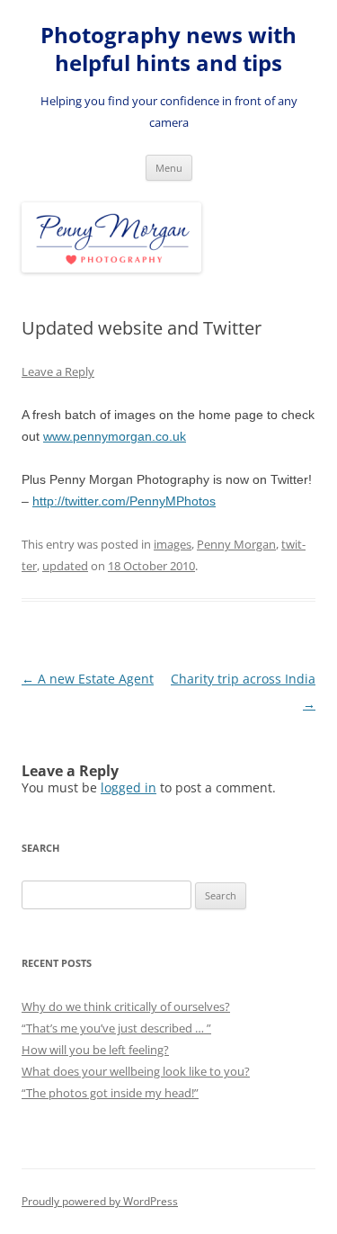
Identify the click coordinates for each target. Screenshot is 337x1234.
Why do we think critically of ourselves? (126, 1006)
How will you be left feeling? (95, 1050)
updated (65, 566)
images (172, 544)
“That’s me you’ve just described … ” (116, 1028)
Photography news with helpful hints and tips (168, 49)
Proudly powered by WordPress (100, 1201)
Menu (168, 167)
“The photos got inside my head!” (110, 1093)
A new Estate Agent (88, 678)
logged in (128, 787)
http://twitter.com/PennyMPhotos (124, 501)
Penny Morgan (236, 544)
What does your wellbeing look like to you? (136, 1071)
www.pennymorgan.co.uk (114, 436)
